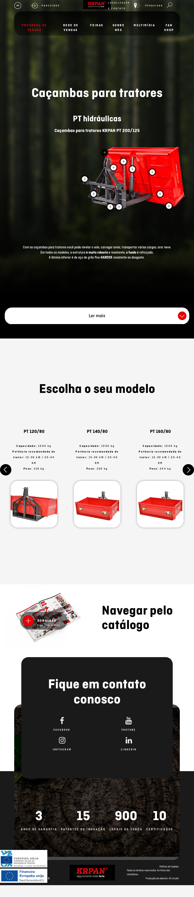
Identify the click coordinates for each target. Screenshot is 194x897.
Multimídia (144, 25)
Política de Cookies (169, 866)
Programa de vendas (34, 27)
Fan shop (169, 27)
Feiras (96, 25)
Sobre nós (119, 27)
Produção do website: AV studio (162, 878)
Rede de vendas (71, 27)
